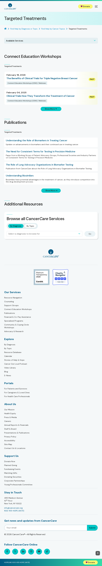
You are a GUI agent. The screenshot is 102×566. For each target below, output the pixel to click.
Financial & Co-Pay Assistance (17, 317)
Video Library (10, 368)
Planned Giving (10, 465)
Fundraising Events (12, 469)
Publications (9, 313)
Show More (50, 109)
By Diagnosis (15, 226)
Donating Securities (12, 477)
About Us (10, 404)
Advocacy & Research (14, 331)
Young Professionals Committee (18, 484)
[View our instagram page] (31, 552)
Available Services (14, 40)
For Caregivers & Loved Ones (17, 392)
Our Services (12, 292)
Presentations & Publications (16, 433)
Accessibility (9, 440)
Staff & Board (10, 429)
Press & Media (10, 417)
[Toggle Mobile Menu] (96, 6)
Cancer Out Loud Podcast (15, 364)
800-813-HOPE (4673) (14, 511)
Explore (9, 339)
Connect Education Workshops (18, 309)
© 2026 (24, 534)
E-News (7, 375)
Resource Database (12, 352)
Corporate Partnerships (14, 481)
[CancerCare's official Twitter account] (15, 552)
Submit (92, 528)
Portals (8, 383)
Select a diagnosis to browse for (24, 233)
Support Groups (11, 305)
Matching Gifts (10, 473)
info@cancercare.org (13, 508)
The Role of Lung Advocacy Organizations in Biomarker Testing (39, 164)
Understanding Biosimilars (20, 175)
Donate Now (9, 461)
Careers (7, 421)
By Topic (30, 226)
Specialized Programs (13, 321)
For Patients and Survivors (15, 388)
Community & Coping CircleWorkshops (16, 326)
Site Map (8, 444)
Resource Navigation (13, 297)
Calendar (8, 356)
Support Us (11, 456)
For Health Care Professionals (17, 396)
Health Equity (10, 413)
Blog (6, 371)
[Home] (10, 6)
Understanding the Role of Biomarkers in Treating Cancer (36, 140)
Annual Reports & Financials (16, 425)
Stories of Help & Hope (14, 360)
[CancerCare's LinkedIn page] (23, 552)
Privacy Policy (10, 436)
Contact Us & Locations (14, 448)
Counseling (9, 301)
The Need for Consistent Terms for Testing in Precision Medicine (40, 151)
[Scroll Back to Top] (98, 553)
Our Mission (9, 409)
